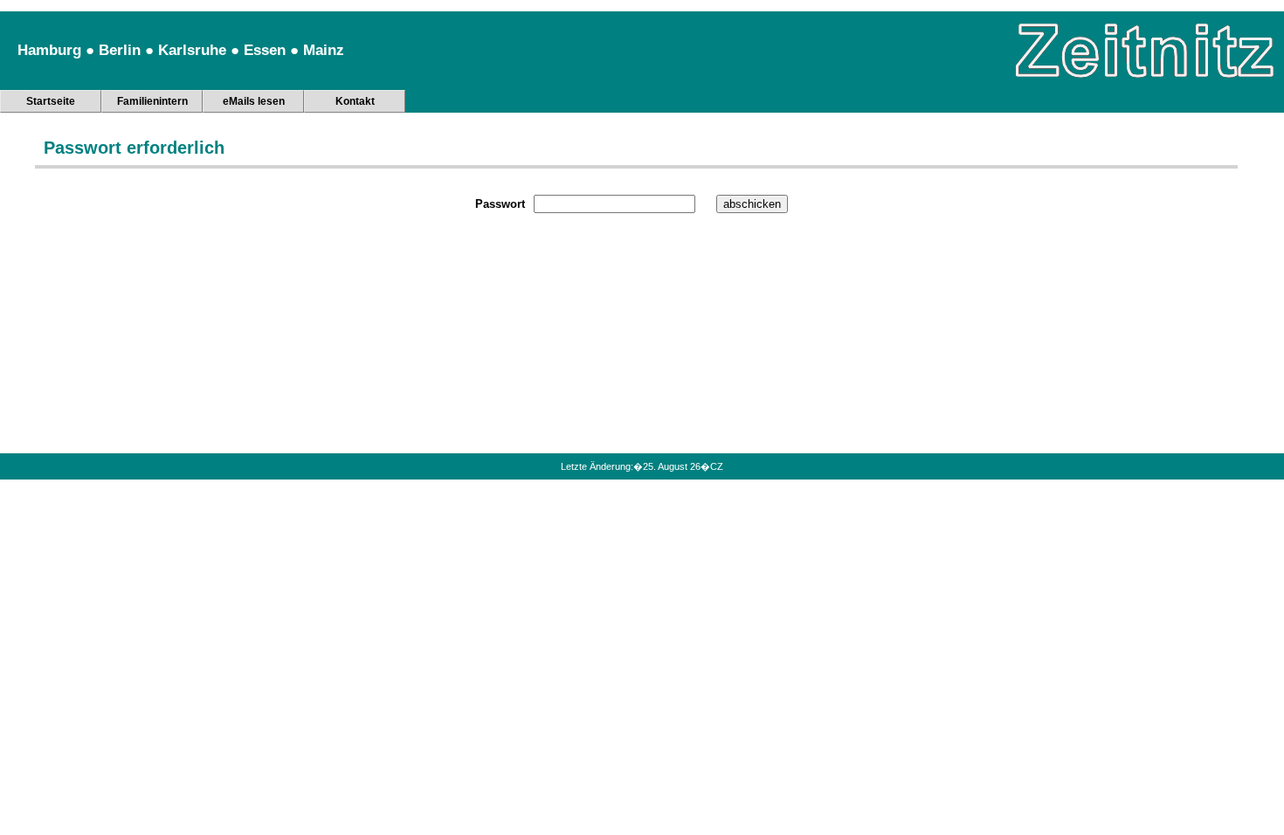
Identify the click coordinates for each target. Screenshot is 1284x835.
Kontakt (355, 101)
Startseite (50, 101)
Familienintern (152, 101)
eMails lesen (254, 101)
